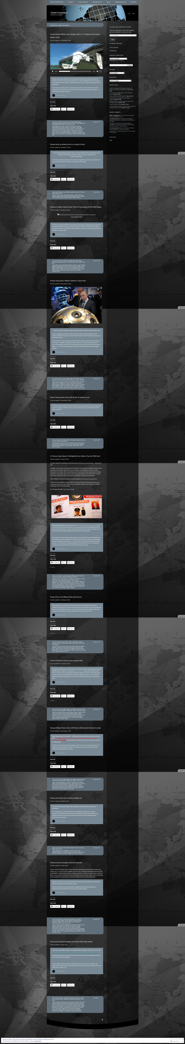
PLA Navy (57, 999)
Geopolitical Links (97, 2)
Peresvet (60, 130)
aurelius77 (57, 40)
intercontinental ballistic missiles (70, 713)
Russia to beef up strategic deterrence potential (66, 862)
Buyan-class (68, 782)
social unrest (62, 270)
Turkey (77, 380)
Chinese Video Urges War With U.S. (118, 96)
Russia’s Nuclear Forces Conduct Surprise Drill (66, 660)
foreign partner (76, 1004)
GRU (58, 582)
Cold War (70, 1004)
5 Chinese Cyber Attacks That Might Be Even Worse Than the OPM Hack (75, 456)
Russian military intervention (62, 268)
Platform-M (74, 266)
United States (69, 133)
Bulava (79, 924)
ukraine (70, 197)
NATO (73, 123)
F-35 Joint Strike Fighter (76, 581)
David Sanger (62, 581)
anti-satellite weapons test (75, 381)
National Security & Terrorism (65, 123)
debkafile (83, 265)
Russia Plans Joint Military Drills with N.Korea (66, 597)
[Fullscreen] (101, 71)
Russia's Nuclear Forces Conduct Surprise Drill (63, 716)
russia (76, 130)
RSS (133, 13)
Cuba (73, 642)
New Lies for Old (58, 871)
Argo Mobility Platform (67, 265)
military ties (60, 852)
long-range (77, 926)
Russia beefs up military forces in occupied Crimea (67, 144)
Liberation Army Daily (70, 1005)
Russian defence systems (58, 445)
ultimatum (63, 133)
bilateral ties (58, 850)
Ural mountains (60, 1010)
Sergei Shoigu (59, 197)
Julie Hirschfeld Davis (65, 582)
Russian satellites (75, 385)
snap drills (65, 197)
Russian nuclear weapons (58, 929)
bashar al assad (76, 265)
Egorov (80, 712)
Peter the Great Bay (78, 1007)
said (98, 89)
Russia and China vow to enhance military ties (66, 798)
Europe (72, 122)
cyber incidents (74, 580)
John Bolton (72, 127)
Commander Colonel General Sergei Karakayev (67, 712)
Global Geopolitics (59, 12)
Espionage (68, 575)
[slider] (75, 71)
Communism (66, 919)
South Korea (75, 643)
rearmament (55, 928)
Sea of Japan (72, 1008)
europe (73, 126)
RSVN (79, 714)
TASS (81, 445)
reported (58, 346)
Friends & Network (83, 2)
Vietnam (57, 644)
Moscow (69, 384)
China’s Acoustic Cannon (115, 104)
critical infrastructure (66, 580)
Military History (64, 920)
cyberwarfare (55, 581)
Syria (84, 262)
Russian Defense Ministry (65, 132)
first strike (72, 926)
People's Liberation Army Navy (66, 1007)
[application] (76, 58)
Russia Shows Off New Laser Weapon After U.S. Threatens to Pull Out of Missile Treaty (67, 131)
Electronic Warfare (59, 383)
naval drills (78, 1005)
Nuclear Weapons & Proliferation (64, 710)
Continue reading (61, 95)
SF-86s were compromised (86, 463)
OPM (82, 583)
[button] (76, 58)
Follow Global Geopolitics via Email (120, 27)
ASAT (83, 381)
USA (73, 124)
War (53, 263)
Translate (121, 60)
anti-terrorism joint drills (69, 1002)
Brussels (62, 126)
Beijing (77, 1002)
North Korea (65, 643)
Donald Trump (66, 122)
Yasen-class (71, 788)
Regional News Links (120, 2)
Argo (60, 265)
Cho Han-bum (65, 646)
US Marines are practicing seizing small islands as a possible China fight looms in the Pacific (122, 120)
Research (133, 2)
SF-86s (77, 586)
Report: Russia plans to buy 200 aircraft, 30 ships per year (70, 397)
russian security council (70, 929)
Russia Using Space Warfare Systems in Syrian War (68, 281)
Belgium (58, 126)
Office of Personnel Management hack (86, 525)
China (64, 378)
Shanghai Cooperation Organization (72, 999)
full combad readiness (69, 195)
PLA (53, 999)
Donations (70, 2)
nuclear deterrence (72, 927)
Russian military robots (75, 268)
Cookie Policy (37, 1041)
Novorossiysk (55, 785)
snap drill (74, 717)
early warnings (66, 926)
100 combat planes (60, 782)
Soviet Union (69, 124)
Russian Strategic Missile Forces (63, 717)
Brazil (67, 642)
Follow (112, 39)
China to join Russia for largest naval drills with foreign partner (71, 941)
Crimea (57, 195)
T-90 (76, 270)
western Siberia (64, 718)
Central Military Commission (68, 850)
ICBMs (60, 713)
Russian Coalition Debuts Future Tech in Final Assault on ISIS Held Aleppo (75, 207)
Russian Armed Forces (57, 650)
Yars (59, 932)
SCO (67, 1008)
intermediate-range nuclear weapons (60, 127)
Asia (58, 642)
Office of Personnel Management (68, 583)
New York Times (56, 583)
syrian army (71, 270)
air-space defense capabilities (63, 924)
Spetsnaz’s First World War (90, 479)
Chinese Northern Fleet (62, 1004)
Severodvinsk (55, 788)
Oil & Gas (59, 577)
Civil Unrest (66, 260)
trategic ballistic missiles (69, 931)
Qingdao (64, 1008)
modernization (55, 927)
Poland (59, 124)
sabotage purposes (70, 586)
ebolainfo (112, 131)
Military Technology (74, 378)
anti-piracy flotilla (60, 1002)
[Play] (53, 71)
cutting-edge (59, 926)
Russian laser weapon (77, 132)
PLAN (56, 1008)
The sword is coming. (68, 489)
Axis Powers (60, 122)
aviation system (74, 924)
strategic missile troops (57, 931)
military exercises (62, 647)
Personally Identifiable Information (60, 585)
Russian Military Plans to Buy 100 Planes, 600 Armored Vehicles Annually (75, 728)
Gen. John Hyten (69, 383)
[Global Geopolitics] (92, 13)
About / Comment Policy (57, 2)
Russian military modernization (72, 445)
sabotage (63, 586)
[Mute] (97, 71)
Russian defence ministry (78, 444)
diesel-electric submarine (77, 782)
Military (75, 122)
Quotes (108, 2)
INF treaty (78, 126)
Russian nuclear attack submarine (75, 787)
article (71, 541)
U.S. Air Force (80, 386)
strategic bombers (81, 929)
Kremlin (77, 127)
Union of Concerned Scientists (59, 388)
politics (68, 130)
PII (69, 585)
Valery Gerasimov (77, 133)
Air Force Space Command (62, 381)
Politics (63, 124)
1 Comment (95, 997)
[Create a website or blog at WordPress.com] (102, 1019)
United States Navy (69, 1009)
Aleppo (57, 265)
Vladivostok (78, 1010)
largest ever (62, 1005)
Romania (73, 130)
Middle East (71, 260)
